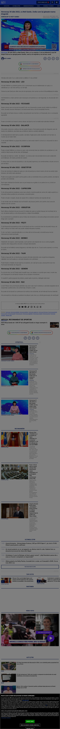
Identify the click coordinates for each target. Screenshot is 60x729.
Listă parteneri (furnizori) (6, 717)
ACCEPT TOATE (30, 721)
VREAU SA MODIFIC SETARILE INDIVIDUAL (30, 725)
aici (46, 705)
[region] (30, 711)
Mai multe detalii (26, 700)
